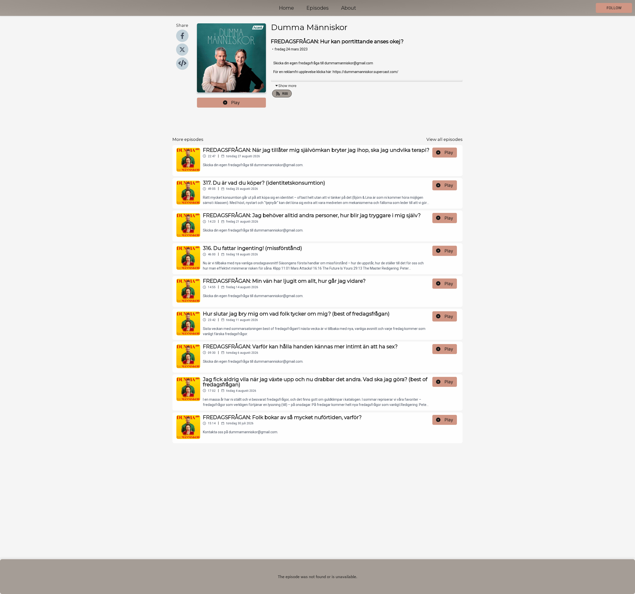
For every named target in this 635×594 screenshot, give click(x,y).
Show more (287, 85)
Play (235, 102)
